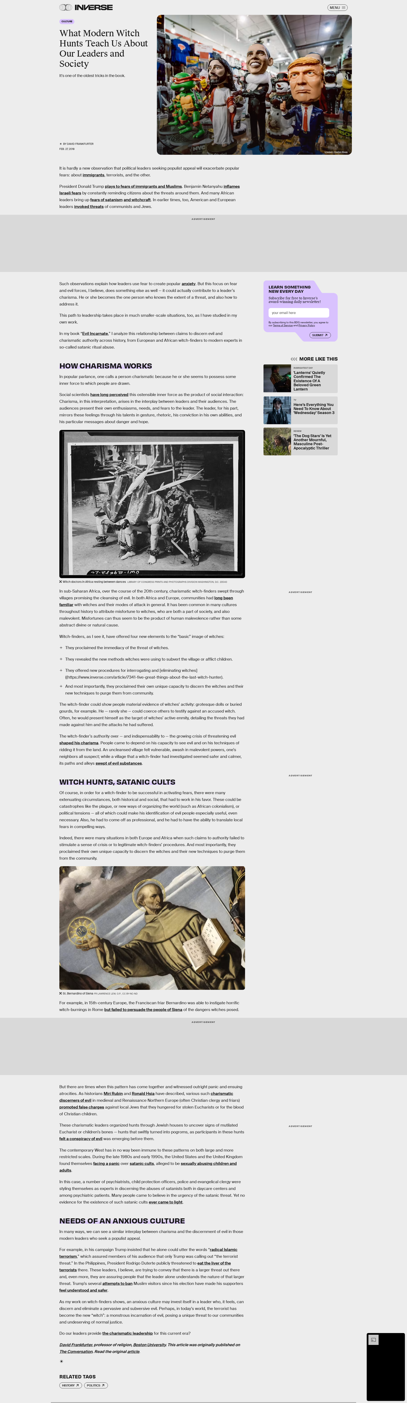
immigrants (93, 175)
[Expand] (371, 1336)
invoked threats (89, 206)
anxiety (188, 283)
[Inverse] (93, 7)
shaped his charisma (78, 743)
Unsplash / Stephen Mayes (336, 152)
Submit (317, 335)
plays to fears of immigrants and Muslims (143, 186)
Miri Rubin (113, 1093)
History (68, 1385)
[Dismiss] (400, 1336)
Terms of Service (283, 325)
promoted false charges (81, 1107)
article (133, 1351)
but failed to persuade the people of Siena (143, 1009)
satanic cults (142, 1163)
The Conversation (75, 1351)
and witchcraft (137, 199)
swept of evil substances (119, 763)
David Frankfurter (75, 1344)
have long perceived (109, 394)
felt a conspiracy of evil (80, 1138)
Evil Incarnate (95, 333)
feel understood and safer (83, 1290)
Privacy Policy (306, 325)
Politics (93, 1385)
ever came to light (166, 1202)
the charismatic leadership (127, 1333)
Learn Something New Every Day (290, 288)
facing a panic (106, 1163)
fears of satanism (106, 199)
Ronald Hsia (143, 1093)
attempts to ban (117, 1283)
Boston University (149, 1344)
